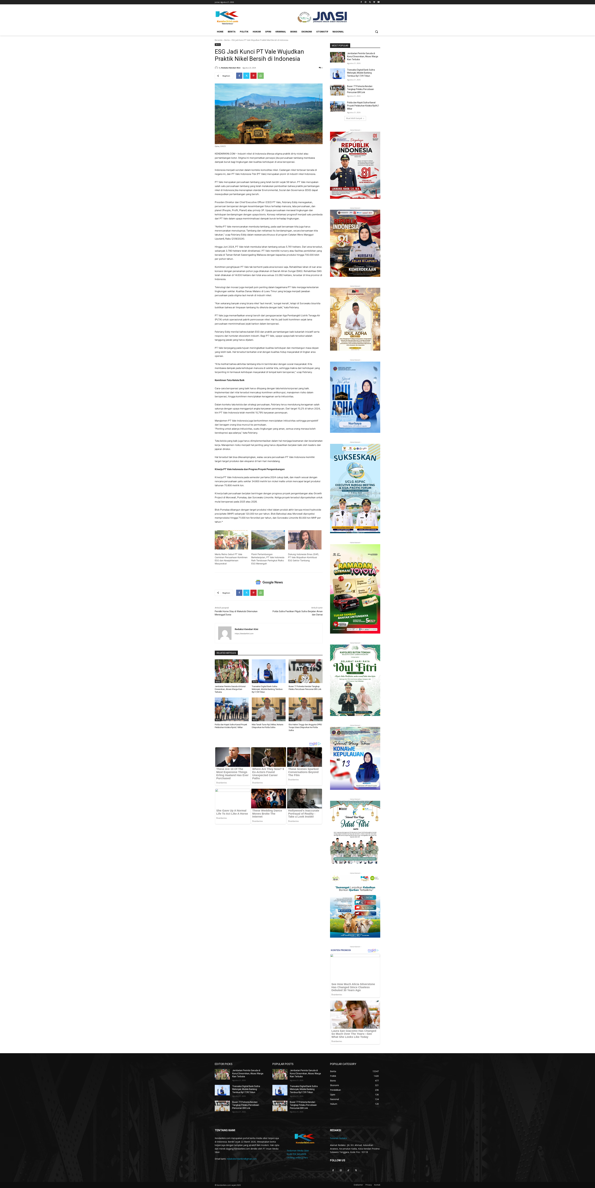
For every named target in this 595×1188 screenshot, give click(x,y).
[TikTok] (348, 1170)
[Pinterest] (253, 76)
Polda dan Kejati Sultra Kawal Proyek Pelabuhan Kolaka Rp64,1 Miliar (363, 105)
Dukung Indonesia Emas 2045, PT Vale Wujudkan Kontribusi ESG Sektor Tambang (303, 557)
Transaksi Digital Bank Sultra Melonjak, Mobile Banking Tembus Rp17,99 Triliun (267, 689)
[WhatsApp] (261, 76)
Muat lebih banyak (354, 118)
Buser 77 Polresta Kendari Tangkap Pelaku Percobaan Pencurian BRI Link (360, 89)
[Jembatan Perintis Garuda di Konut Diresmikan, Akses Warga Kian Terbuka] (232, 671)
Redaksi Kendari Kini (230, 68)
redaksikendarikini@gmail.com (242, 1158)
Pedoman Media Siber (298, 1150)
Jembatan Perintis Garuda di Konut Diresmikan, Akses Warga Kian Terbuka (230, 689)
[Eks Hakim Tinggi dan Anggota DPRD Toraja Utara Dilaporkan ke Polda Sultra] (306, 709)
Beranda (218, 40)
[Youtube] (378, 2)
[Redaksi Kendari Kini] (217, 67)
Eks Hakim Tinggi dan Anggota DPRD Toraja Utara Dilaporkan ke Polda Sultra (305, 727)
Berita (227, 40)
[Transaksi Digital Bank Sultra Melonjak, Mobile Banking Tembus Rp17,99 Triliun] (269, 671)
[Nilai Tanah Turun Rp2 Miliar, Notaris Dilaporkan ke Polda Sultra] (269, 709)
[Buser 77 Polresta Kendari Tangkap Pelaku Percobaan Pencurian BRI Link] (306, 671)
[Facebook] (361, 2)
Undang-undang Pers (297, 1157)
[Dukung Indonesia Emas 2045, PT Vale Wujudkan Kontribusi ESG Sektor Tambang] (305, 539)
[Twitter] (370, 2)
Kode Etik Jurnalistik (296, 1153)
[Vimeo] (374, 2)
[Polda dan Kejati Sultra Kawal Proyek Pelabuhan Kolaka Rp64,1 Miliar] (232, 709)
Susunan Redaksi (338, 1138)
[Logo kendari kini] (239, 17)
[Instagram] (365, 2)
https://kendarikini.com (244, 633)
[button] (376, 31)
